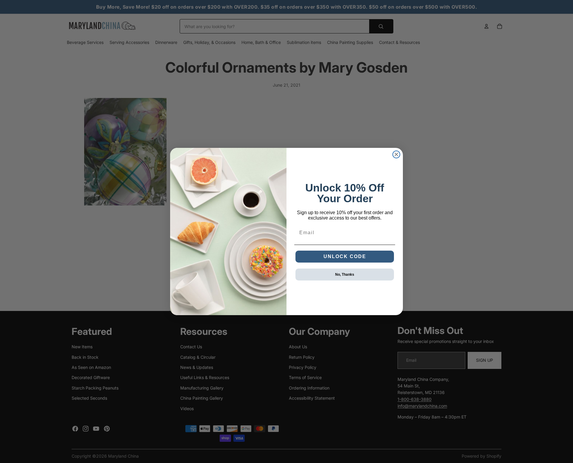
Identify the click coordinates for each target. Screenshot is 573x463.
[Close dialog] (396, 154)
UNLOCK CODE (345, 256)
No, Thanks (344, 274)
